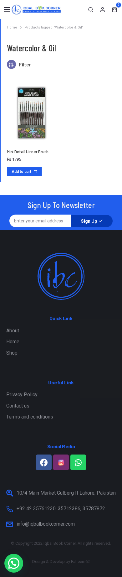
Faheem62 (80, 561)
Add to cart (21, 171)
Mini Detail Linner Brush (27, 151)
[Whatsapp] (78, 462)
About (12, 331)
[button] (7, 9)
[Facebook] (44, 462)
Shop (12, 353)
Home (12, 342)
